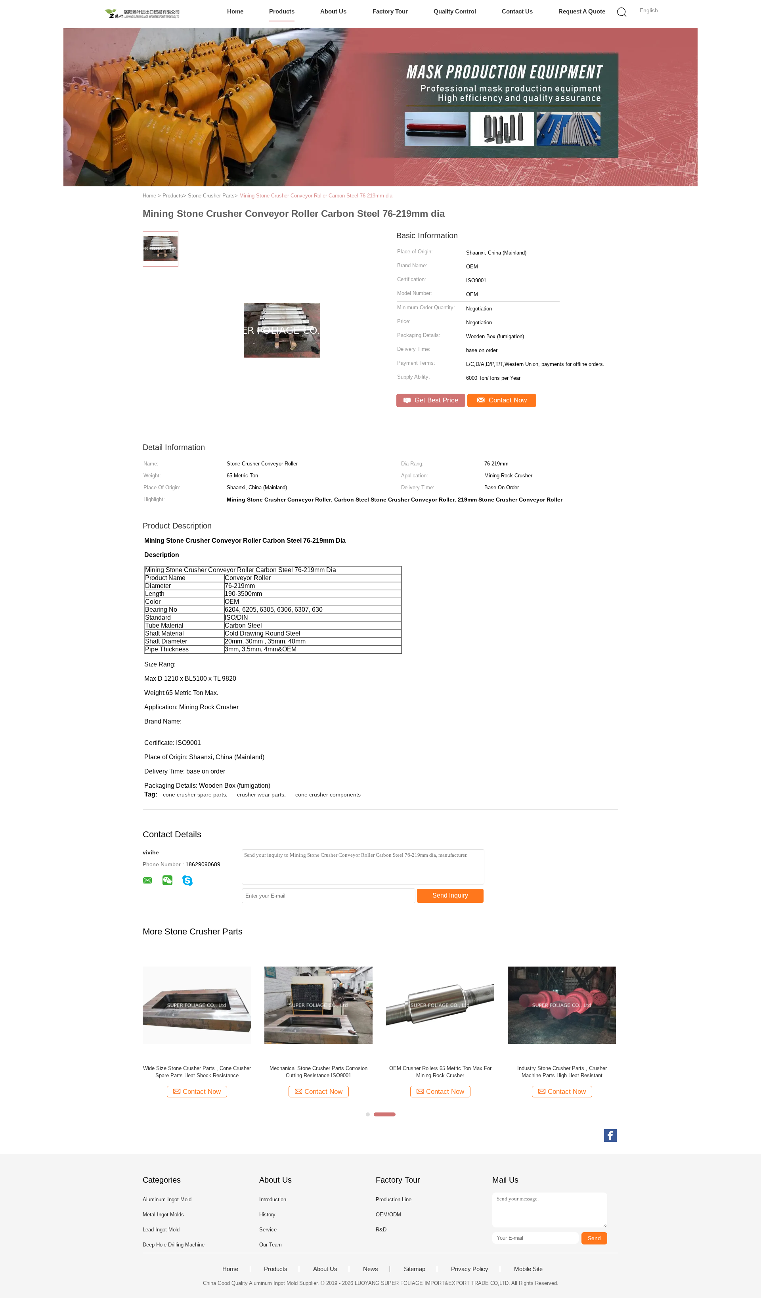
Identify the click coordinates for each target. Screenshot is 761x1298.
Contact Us (517, 11)
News (370, 1269)
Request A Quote (581, 11)
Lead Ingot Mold (161, 1230)
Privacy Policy (469, 1269)
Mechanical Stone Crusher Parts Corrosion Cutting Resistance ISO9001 (318, 1071)
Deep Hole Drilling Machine (174, 1245)
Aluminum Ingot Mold (167, 1199)
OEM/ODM (388, 1215)
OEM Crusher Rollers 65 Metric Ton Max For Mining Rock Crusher (440, 1071)
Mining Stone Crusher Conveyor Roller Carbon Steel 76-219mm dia (315, 196)
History (267, 1215)
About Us (333, 11)
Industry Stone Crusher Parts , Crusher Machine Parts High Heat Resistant (562, 1071)
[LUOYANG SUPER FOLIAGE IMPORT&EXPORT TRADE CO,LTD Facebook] (610, 1135)
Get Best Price (435, 400)
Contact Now (507, 400)
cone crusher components (328, 794)
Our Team (270, 1245)
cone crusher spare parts (194, 794)
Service (268, 1230)
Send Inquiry (450, 895)
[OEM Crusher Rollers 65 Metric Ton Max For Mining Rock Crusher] (440, 1005)
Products (281, 11)
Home (235, 11)
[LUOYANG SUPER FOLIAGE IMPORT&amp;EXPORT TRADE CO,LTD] (141, 14)
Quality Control (455, 11)
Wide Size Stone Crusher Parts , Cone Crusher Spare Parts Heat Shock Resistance (197, 1071)
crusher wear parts (260, 794)
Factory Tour (390, 11)
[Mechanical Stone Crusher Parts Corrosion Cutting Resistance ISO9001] (318, 1005)
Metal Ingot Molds (163, 1215)
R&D (381, 1230)
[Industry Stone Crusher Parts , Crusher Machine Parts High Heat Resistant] (562, 1005)
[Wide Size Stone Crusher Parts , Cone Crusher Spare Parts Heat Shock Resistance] (197, 1005)
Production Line (393, 1199)
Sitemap (414, 1269)
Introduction (272, 1199)
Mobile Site (528, 1269)
